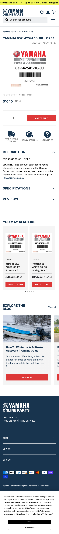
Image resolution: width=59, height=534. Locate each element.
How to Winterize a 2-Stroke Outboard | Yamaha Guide (24, 349)
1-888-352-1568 (10, 421)
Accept (29, 522)
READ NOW (35, 377)
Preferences (30, 528)
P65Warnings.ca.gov (13, 178)
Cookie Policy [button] (39, 511)
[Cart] (54, 12)
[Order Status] (42, 12)
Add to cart (41, 118)
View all (52, 307)
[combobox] (25, 20)
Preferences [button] (47, 514)
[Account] (48, 12)
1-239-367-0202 (27, 421)
